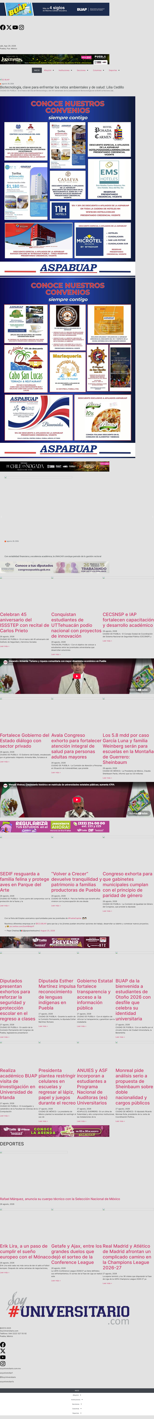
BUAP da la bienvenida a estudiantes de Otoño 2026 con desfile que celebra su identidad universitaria (133, 999)
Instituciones (64, 70)
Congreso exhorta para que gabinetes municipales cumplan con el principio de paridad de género (127, 884)
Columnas (97, 70)
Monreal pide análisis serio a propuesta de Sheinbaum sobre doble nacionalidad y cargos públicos (134, 1087)
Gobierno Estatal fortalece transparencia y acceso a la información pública (95, 994)
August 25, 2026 (48, 930)
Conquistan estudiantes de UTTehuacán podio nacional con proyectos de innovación (76, 625)
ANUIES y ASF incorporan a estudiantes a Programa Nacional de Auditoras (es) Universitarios (92, 1087)
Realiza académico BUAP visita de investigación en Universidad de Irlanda (18, 1084)
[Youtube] (15, 27)
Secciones (81, 70)
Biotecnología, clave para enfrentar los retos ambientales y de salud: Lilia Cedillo (62, 87)
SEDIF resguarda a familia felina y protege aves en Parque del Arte (24, 882)
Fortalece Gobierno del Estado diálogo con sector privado (24, 740)
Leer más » (4, 646)
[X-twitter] (9, 27)
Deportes (113, 70)
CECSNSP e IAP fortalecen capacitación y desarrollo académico (128, 620)
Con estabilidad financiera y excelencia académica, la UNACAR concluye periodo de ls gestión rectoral (53, 556)
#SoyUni (47, 70)
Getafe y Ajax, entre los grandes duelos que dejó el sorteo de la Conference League (76, 1254)
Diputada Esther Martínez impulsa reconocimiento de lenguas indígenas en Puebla (57, 994)
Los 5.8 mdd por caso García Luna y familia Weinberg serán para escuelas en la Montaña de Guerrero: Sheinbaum (128, 748)
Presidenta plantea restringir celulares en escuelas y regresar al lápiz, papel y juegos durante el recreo (57, 1087)
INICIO (37, 70)
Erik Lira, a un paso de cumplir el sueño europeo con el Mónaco (25, 1251)
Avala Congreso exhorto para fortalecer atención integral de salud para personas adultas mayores (76, 746)
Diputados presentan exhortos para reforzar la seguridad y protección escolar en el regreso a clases (17, 999)
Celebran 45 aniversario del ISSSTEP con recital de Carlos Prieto (24, 622)
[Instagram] (21, 27)
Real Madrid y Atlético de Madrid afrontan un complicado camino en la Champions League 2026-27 (127, 1256)
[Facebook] (3, 27)
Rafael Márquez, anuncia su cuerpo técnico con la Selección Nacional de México (60, 1199)
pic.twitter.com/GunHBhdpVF (22, 926)
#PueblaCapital (74, 918)
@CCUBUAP (41, 923)
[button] (1, 516)
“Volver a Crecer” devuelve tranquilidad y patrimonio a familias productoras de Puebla (76, 882)
